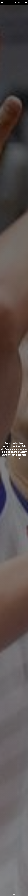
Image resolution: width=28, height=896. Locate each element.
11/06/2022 (10, 458)
